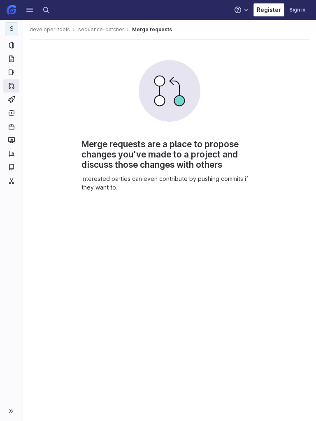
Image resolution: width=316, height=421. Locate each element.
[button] (29, 9)
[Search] (46, 9)
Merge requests (152, 29)
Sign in (297, 10)
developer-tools (50, 29)
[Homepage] (11, 10)
